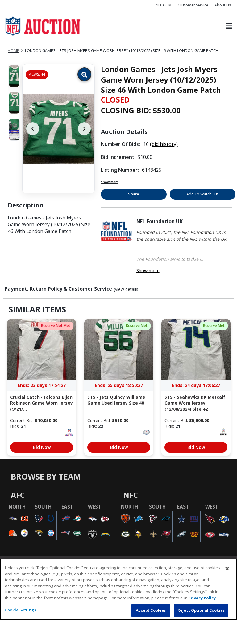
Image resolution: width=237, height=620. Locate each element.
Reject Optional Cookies (201, 610)
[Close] (227, 568)
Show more (109, 182)
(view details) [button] (127, 289)
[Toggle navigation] (228, 26)
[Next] (84, 128)
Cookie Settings (20, 610)
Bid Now (42, 447)
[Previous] (32, 128)
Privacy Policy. (202, 598)
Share (133, 194)
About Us (222, 5)
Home (13, 50)
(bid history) (164, 144)
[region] (118, 589)
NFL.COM (164, 5)
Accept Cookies (151, 610)
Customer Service (193, 5)
